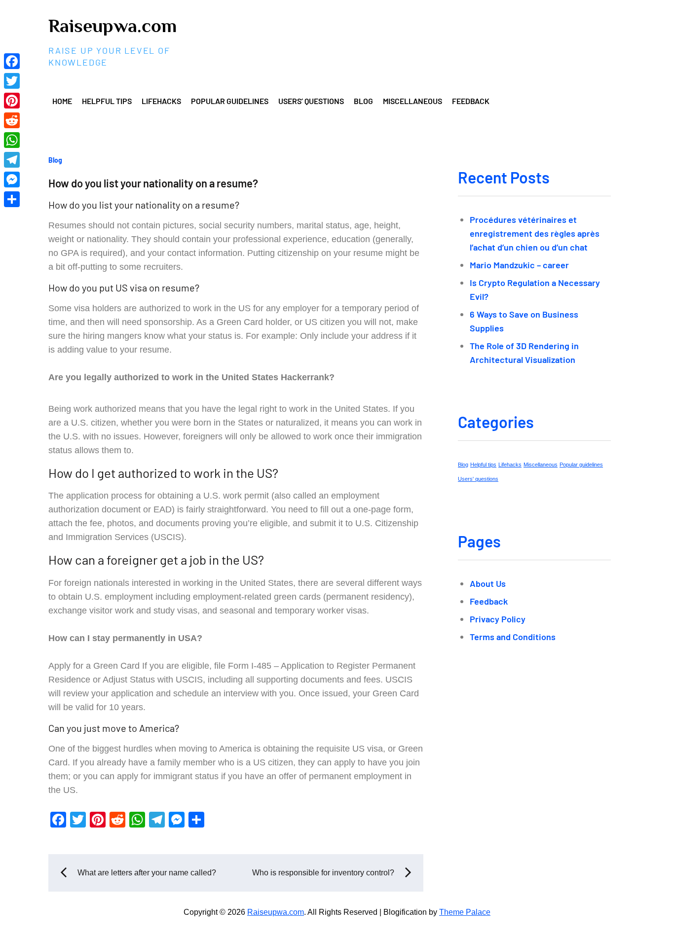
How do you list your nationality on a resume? (153, 183)
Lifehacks (161, 101)
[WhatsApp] (12, 140)
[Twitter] (12, 81)
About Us (488, 583)
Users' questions (478, 479)
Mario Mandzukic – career (519, 264)
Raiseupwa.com (112, 25)
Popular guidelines (229, 101)
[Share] (12, 199)
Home (62, 101)
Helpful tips (107, 101)
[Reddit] (12, 120)
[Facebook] (12, 61)
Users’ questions (311, 101)
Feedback (470, 101)
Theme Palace (464, 912)
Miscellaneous (412, 101)
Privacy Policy (497, 618)
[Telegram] (12, 160)
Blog (363, 101)
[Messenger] (12, 179)
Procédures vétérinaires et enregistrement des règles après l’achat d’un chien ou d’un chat (534, 233)
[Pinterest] (12, 100)
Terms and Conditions (513, 636)
